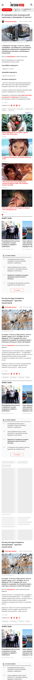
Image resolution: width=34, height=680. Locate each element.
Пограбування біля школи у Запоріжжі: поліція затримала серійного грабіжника (11, 243)
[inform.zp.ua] (17, 4)
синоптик (21, 377)
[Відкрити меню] (2, 5)
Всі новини (17, 290)
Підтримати (7, 10)
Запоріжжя (20, 109)
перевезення (28, 109)
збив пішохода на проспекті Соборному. (17, 96)
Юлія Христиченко (11, 21)
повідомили (11, 56)
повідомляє (11, 345)
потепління (13, 377)
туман (27, 377)
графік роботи (4, 109)
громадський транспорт (11, 109)
